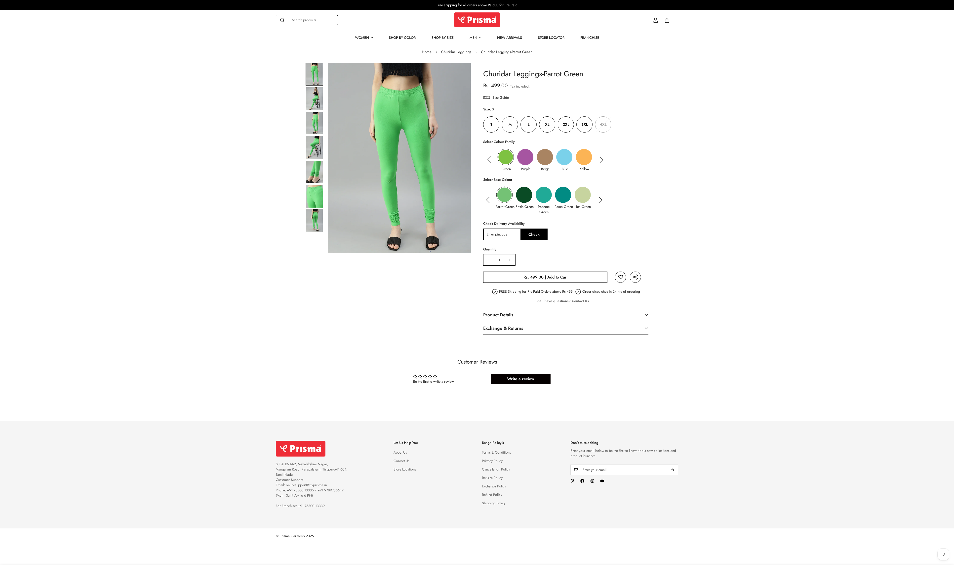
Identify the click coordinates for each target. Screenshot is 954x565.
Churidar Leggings (456, 52)
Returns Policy (492, 477)
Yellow (584, 168)
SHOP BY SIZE (443, 37)
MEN (473, 37)
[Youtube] (602, 481)
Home (427, 52)
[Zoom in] (460, 73)
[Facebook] (582, 481)
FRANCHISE (589, 37)
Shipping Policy (493, 503)
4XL (603, 124)
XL (547, 124)
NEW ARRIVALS (509, 37)
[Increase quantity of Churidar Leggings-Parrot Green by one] (509, 259)
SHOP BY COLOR (402, 37)
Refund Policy (492, 494)
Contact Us (401, 460)
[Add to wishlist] (620, 277)
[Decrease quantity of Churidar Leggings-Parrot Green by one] (488, 259)
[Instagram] (592, 481)
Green (506, 168)
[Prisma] (477, 20)
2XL (566, 124)
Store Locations (405, 469)
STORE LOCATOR (551, 37)
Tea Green (583, 206)
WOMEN (362, 37)
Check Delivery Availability (504, 223)
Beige (545, 168)
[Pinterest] (572, 481)
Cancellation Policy (496, 469)
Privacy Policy (492, 460)
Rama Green (564, 206)
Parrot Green (505, 206)
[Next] (601, 160)
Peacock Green (544, 209)
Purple (525, 168)
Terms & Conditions (496, 452)
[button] (667, 20)
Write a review (520, 379)
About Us (400, 452)
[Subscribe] (672, 470)
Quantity (489, 249)
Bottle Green (525, 206)
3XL (584, 124)
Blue (565, 168)
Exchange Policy (494, 486)
